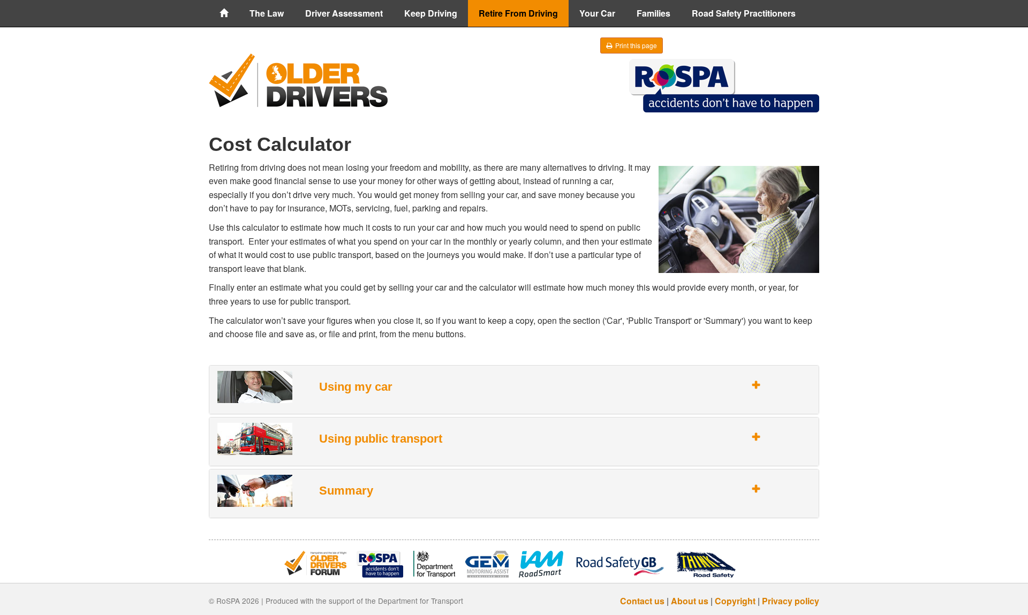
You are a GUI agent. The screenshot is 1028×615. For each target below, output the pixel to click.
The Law (267, 13)
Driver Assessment (344, 13)
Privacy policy (790, 601)
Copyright (735, 601)
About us (689, 601)
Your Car (597, 13)
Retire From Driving (518, 13)
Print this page (635, 45)
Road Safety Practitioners (744, 13)
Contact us (642, 601)
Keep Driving (430, 13)
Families (653, 13)
